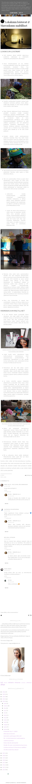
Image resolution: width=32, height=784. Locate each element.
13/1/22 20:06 (7, 539)
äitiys (3, 684)
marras (6, 705)
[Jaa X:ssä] (25, 475)
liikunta (5, 682)
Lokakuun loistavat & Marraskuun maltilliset (15, 747)
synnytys (23, 682)
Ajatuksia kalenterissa (11, 509)
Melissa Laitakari (9, 537)
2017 (4, 762)
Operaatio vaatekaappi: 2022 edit (13, 736)
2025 (4, 694)
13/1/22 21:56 (11, 553)
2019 (4, 758)
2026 (4, 692)
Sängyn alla (13, 782)
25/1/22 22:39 (11, 581)
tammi (5, 729)
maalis (5, 724)
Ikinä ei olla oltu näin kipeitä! (11, 742)
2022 (4, 701)
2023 (4, 699)
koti (2, 682)
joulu (5, 703)
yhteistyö (28, 682)
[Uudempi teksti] (28, 615)
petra (10, 580)
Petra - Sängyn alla (14, 494)
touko (5, 720)
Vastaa (5, 490)
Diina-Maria (7, 568)
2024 (4, 696)
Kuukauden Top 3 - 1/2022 (10, 731)
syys (5, 710)
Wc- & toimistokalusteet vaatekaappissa (14, 738)
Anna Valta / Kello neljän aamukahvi (16, 484)
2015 (4, 767)
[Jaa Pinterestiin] (28, 475)
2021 (4, 753)
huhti (5, 722)
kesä (5, 717)
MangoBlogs (23, 782)
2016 (4, 765)
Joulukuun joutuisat (9, 740)
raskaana (11, 682)
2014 (4, 769)
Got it (21, 13)
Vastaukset (8, 491)
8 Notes (2, 475)
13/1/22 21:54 (11, 522)
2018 (4, 760)
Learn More (13, 13)
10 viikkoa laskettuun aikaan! (11, 749)
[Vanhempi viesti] (30, 615)
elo (5, 712)
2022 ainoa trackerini (9, 733)
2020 (4, 755)
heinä (5, 715)
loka (5, 708)
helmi (5, 727)
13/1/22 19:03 (7, 486)
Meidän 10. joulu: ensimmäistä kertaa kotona (15, 745)
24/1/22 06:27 (7, 570)
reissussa (17, 682)
